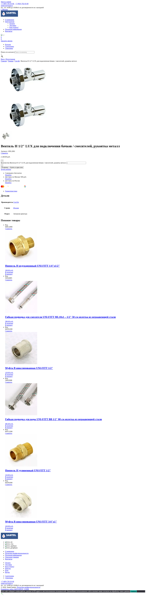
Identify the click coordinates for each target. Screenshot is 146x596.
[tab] (75, 191)
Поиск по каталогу (8, 52)
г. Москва (4, 9)
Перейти (8, 175)
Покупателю (9, 22)
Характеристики (11, 191)
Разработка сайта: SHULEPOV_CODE (15, 589)
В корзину (5, 167)
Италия (16, 208)
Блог (7, 570)
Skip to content (6, 2)
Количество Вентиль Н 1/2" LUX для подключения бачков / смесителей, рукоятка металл (33, 163)
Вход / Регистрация (8, 59)
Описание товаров (12, 557)
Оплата (12, 23)
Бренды (8, 568)
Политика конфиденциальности (17, 553)
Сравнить (4, 153)
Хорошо (133, 591)
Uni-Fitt (16, 202)
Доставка (12, 25)
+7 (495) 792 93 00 (7, 4)
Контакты (8, 31)
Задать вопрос (6, 169)
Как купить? (13, 27)
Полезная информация (13, 29)
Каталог (8, 44)
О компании (9, 20)
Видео (7, 572)
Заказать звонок (6, 41)
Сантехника (9, 46)
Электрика (9, 48)
